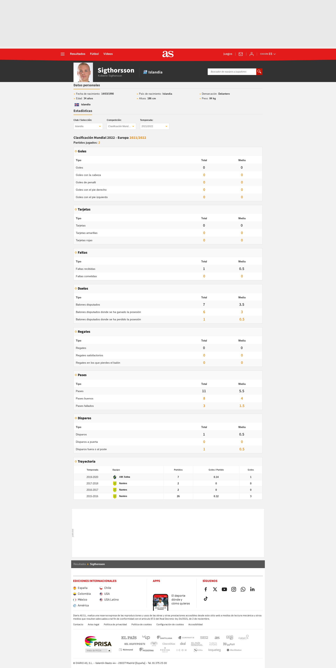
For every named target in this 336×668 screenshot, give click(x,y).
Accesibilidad (195, 624)
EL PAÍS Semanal (196, 644)
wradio (155, 644)
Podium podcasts (147, 650)
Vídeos (108, 54)
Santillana (164, 637)
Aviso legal (93, 624)
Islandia (79, 126)
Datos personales (87, 85)
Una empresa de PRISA (98, 641)
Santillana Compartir (186, 637)
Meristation (215, 650)
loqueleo (198, 650)
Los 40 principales (146, 637)
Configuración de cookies (170, 624)
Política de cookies (141, 624)
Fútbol (94, 54)
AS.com (217, 637)
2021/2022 (147, 126)
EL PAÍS (128, 637)
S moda (181, 650)
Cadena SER (204, 637)
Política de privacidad (115, 624)
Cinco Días (167, 644)
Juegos (227, 54)
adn (229, 637)
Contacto (78, 624)
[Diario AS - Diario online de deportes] (168, 54)
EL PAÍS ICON (165, 650)
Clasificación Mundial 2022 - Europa (122, 126)
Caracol (243, 637)
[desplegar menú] (62, 54)
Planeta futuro (210, 644)
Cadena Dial (182, 644)
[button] (98, 651)
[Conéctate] (251, 54)
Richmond (242, 644)
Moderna (126, 649)
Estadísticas (83, 110)
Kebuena (226, 644)
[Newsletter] (240, 54)
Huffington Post (134, 644)
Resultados (77, 54)
